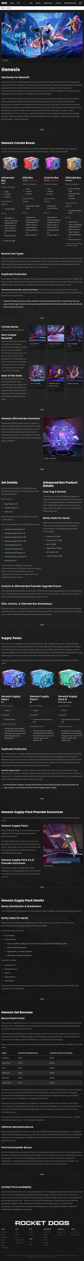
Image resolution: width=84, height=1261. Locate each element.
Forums (58, 3)
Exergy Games (61, 1232)
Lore (31, 3)
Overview (4, 1232)
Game (12, 3)
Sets (24, 3)
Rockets (3, 1242)
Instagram (46, 1242)
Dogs (2, 1240)
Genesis (8, 8)
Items (3, 1245)
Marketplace (48, 3)
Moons (38, 3)
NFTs (18, 3)
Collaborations (19, 1240)
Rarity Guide (18, 1242)
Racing (3, 1235)
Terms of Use (75, 1232)
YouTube (45, 1245)
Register (73, 3)
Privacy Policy (75, 1235)
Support (59, 1235)
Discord (45, 1237)
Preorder (67, 3)
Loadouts (4, 1237)
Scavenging (4, 1248)
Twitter (45, 1240)
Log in (80, 3)
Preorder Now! (8, 241)
